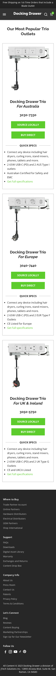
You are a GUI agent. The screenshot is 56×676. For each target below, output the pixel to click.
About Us (8, 580)
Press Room (9, 585)
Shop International (13, 528)
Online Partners (11, 509)
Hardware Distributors (14, 514)
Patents (7, 594)
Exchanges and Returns (15, 561)
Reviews (7, 622)
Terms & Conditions (13, 603)
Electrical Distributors (14, 518)
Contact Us (8, 589)
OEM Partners (10, 523)
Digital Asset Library (13, 551)
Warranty (8, 556)
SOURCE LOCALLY (28, 124)
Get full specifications (20, 181)
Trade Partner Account (15, 504)
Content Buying (11, 627)
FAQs (5, 542)
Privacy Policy (10, 599)
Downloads (9, 547)
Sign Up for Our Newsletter (17, 636)
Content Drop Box (12, 565)
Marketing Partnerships (15, 632)
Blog (5, 618)
